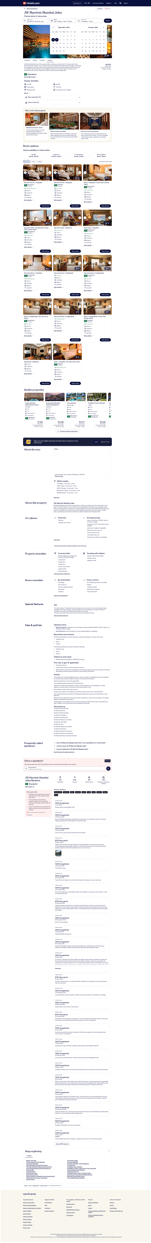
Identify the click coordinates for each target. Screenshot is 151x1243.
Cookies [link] (90, 1208)
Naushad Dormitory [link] (32, 1174)
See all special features (61, 615)
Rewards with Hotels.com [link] (116, 1211)
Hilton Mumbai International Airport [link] (37, 1165)
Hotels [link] (25, 1185)
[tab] (29, 1156)
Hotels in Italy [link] (26, 1227)
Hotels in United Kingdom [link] (29, 1205)
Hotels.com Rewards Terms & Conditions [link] (95, 1216)
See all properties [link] (32, 8)
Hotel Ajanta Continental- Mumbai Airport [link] (79, 1174)
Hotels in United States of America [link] (32, 1208)
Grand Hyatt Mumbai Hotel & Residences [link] (38, 1168)
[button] (60, 36)
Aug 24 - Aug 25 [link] (56, 156)
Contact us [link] (47, 1208)
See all (26, 93)
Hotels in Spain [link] (27, 1213)
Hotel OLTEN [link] (30, 1170)
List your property (98, 3)
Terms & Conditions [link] (93, 1202)
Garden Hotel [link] (30, 1179)
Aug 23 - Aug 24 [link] (33, 156)
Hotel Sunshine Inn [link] (72, 1171)
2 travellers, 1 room (87, 21)
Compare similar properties (69, 431)
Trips (115, 3)
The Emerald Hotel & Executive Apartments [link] (39, 1167)
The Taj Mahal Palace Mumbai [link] (76, 1178)
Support (108, 3)
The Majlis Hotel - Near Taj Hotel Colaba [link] (79, 1173)
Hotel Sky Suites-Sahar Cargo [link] (76, 1176)
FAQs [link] (46, 1205)
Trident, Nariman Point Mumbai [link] (35, 1162)
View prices (45, 206)
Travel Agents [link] (69, 1215)
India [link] (30, 1185)
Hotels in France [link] (27, 1222)
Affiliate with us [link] (70, 1204)
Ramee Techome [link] (31, 1160)
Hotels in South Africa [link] (28, 1202)
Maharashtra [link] (35, 1185)
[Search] (108, 768)
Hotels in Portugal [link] (27, 1225)
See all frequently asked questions (64, 752)
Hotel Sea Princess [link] (31, 1173)
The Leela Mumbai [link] (72, 1162)
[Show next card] (110, 410)
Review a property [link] (49, 1211)
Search (108, 20)
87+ (108, 55)
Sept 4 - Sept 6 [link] (101, 156)
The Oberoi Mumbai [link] (32, 1163)
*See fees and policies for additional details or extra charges (69, 546)
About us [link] (112, 1202)
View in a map (59, 476)
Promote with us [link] (70, 1212)
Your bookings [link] (48, 1202)
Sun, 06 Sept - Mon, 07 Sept (63, 21)
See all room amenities (61, 595)
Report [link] (30, 814)
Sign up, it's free (105, 441)
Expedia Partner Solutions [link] (73, 1209)
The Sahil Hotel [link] (30, 1171)
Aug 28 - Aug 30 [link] (79, 156)
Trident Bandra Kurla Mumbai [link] (76, 1170)
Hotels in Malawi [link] (27, 1211)
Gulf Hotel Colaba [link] (72, 1160)
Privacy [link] (90, 1205)
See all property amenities (62, 574)
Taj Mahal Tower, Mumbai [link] (74, 1167)
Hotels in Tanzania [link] (27, 1216)
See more (56, 497)
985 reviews (28, 786)
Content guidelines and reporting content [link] (96, 1211)
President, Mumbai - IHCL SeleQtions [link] (78, 1163)
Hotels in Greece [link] (27, 1219)
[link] (107, 8)
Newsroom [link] (69, 1207)
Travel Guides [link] (113, 1208)
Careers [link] (112, 1205)
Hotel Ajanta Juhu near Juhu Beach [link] (36, 1178)
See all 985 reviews (29, 77)
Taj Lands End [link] (71, 1165)
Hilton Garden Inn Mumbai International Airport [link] (40, 1176)
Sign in (126, 3)
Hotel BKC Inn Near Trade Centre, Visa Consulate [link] (81, 1168)
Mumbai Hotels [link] (43, 1185)
